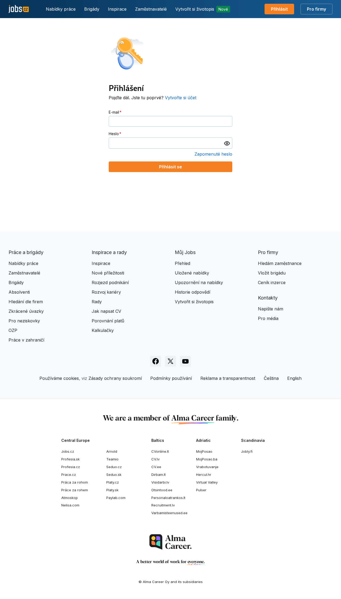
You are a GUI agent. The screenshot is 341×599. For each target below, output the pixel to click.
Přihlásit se (170, 166)
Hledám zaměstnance (280, 263)
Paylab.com (115, 498)
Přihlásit (279, 9)
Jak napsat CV (106, 311)
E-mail (114, 112)
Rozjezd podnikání (110, 282)
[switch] (227, 143)
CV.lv (155, 459)
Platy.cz (112, 482)
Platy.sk (112, 490)
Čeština (271, 378)
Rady (97, 301)
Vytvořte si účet (180, 97)
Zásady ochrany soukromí (115, 378)
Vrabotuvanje (207, 467)
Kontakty (268, 298)
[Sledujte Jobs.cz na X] (170, 361)
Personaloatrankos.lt (168, 498)
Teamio (112, 459)
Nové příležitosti (108, 273)
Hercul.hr (203, 474)
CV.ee (156, 467)
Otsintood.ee (161, 490)
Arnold (111, 451)
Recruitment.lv (163, 505)
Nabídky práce (61, 9)
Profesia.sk (70, 459)
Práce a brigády (26, 252)
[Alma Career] (170, 542)
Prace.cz (68, 474)
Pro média (268, 318)
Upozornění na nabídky (199, 282)
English (294, 378)
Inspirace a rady (109, 252)
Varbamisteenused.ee (169, 513)
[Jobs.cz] (19, 9)
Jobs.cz (67, 451)
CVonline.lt (160, 451)
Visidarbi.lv (160, 482)
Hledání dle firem (26, 301)
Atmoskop (69, 498)
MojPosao (204, 451)
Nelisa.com (70, 505)
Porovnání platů (108, 320)
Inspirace (117, 9)
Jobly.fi (247, 451)
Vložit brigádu (272, 273)
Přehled (182, 263)
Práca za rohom (74, 482)
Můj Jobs (185, 252)
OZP (13, 330)
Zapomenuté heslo (213, 154)
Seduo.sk (113, 474)
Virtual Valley (207, 482)
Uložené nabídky (192, 273)
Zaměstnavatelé (151, 9)
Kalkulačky (103, 330)
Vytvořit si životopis (201, 9)
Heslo (114, 133)
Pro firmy (316, 9)
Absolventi (19, 292)
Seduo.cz (114, 467)
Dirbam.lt (158, 474)
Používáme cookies (59, 378)
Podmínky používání (171, 378)
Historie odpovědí (192, 292)
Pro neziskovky (24, 320)
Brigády (91, 9)
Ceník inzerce (272, 282)
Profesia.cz (70, 467)
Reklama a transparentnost (227, 378)
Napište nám (270, 308)
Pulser (201, 490)
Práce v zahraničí (26, 340)
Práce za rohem (74, 490)
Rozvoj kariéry (106, 292)
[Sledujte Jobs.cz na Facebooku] (155, 361)
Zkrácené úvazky (26, 311)
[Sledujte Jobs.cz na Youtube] (185, 361)
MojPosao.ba (206, 459)
